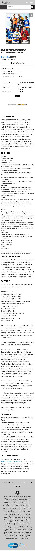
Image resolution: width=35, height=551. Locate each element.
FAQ (32, 482)
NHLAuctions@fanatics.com (10, 461)
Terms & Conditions (8, 482)
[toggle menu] (3, 6)
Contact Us (17, 486)
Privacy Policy (22, 482)
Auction (20, 92)
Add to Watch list (18, 63)
